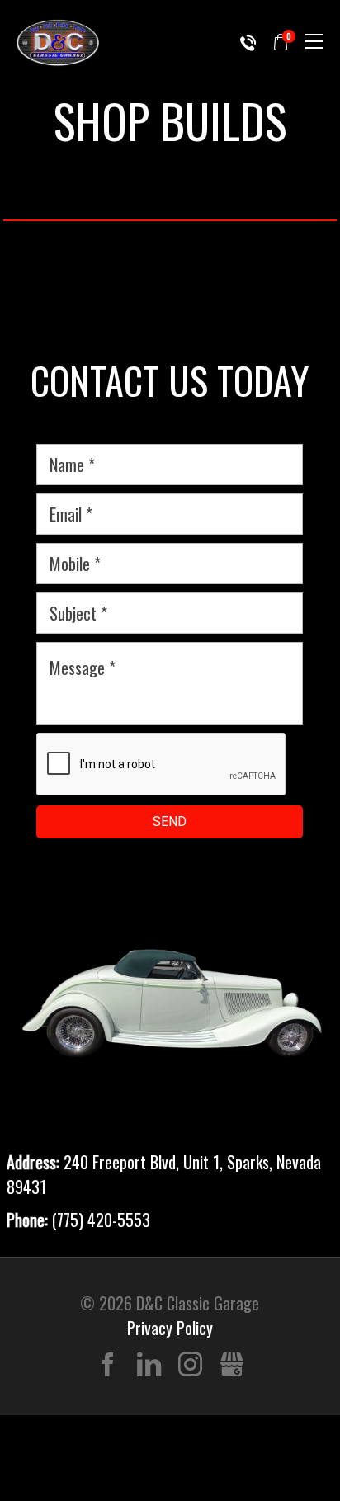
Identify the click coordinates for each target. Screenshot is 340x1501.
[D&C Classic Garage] (58, 42)
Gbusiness (231, 1365)
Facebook (107, 1365)
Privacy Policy (170, 1327)
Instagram (190, 1365)
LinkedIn (149, 1365)
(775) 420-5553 (247, 42)
